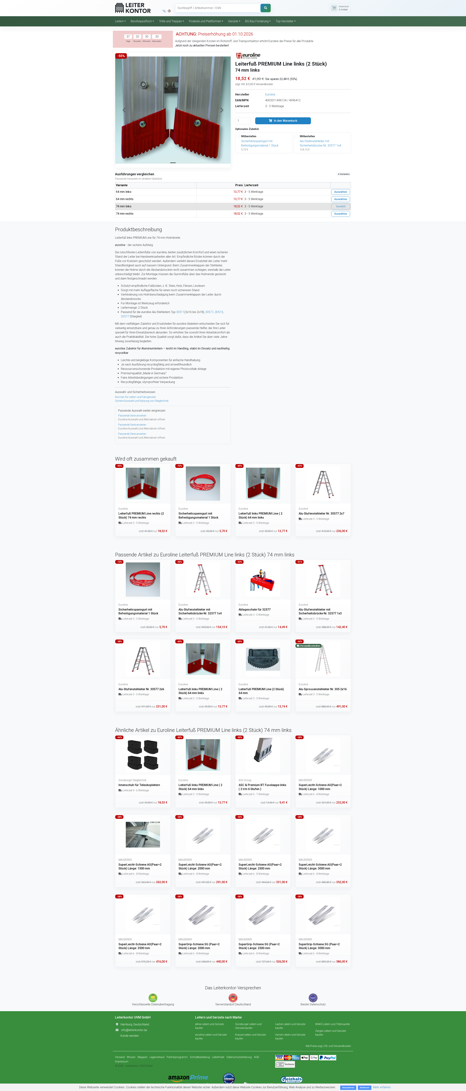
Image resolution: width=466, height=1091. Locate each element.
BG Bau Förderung (256, 21)
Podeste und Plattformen (205, 21)
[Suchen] (265, 8)
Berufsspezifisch (141, 21)
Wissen (131, 1057)
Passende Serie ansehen (132, 415)
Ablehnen (364, 1087)
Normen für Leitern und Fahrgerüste (135, 397)
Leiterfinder (218, 1057)
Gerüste (233, 21)
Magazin (142, 1057)
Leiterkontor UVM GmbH (139, 1065)
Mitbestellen (248, 136)
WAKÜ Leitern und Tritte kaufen (332, 1024)
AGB (256, 1057)
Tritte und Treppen (170, 21)
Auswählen (340, 191)
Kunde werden (130, 1035)
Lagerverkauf (157, 1057)
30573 (219, 312)
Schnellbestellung (200, 1057)
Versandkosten (342, 1046)
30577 (209, 312)
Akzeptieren (348, 1087)
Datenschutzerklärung (239, 1057)
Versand (120, 1057)
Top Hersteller (284, 21)
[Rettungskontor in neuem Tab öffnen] (169, 10)
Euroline (270, 94)
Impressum (121, 1061)
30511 (180, 312)
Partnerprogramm (177, 1057)
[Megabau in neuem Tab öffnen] (164, 10)
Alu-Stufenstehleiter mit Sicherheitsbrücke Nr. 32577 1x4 (320, 143)
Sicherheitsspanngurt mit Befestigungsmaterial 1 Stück (260, 143)
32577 (125, 316)
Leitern (119, 21)
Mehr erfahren (382, 1087)
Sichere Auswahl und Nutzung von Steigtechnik (142, 400)
